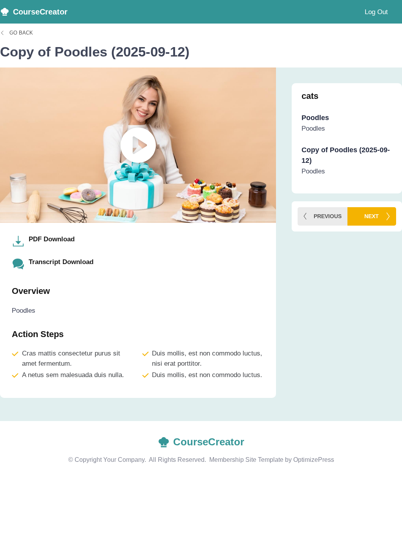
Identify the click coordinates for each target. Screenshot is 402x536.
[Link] (347, 129)
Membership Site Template (246, 459)
